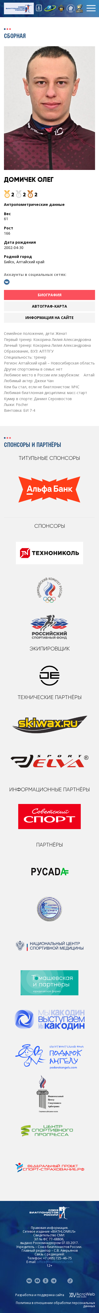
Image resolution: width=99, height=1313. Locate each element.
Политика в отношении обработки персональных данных (55, 1304)
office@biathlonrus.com (55, 1262)
